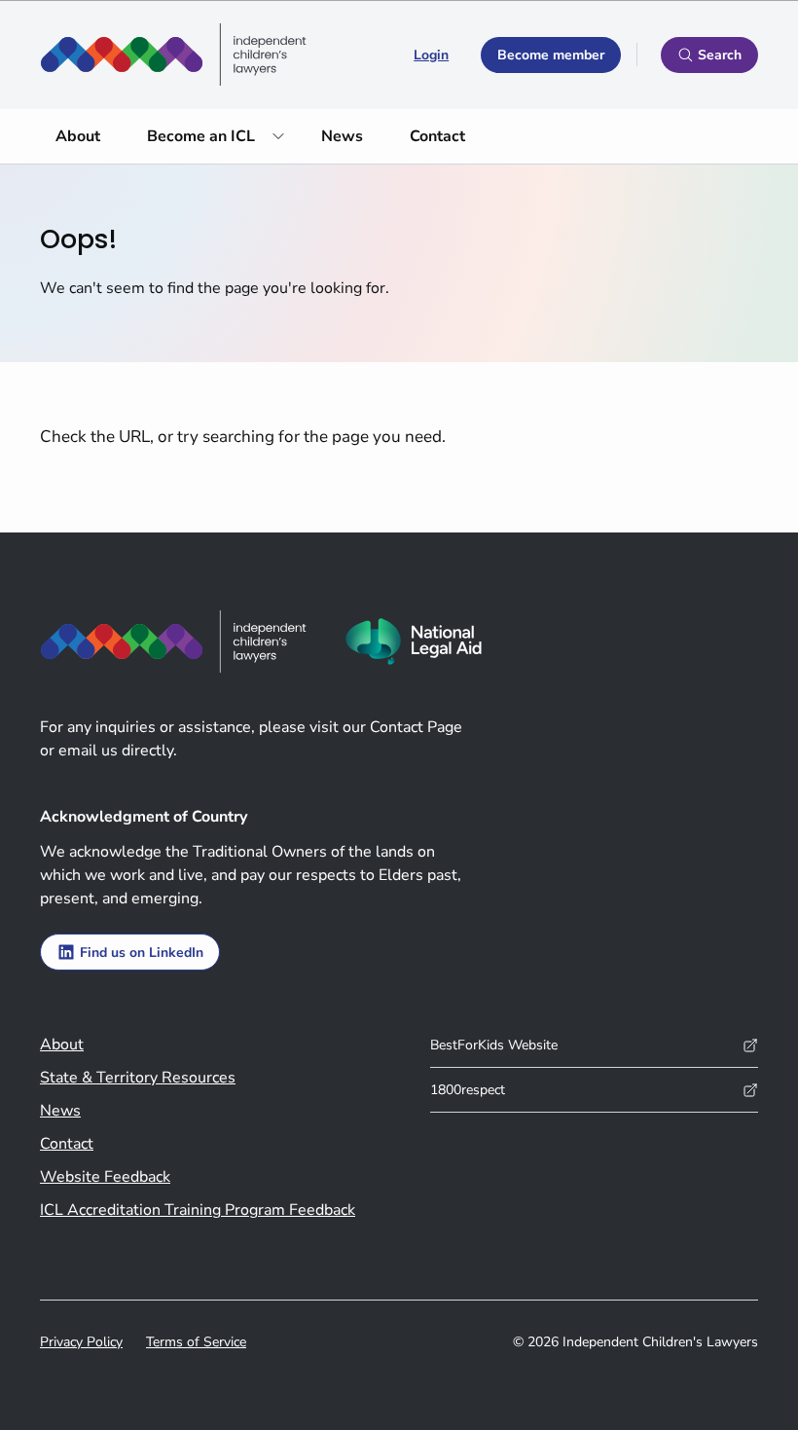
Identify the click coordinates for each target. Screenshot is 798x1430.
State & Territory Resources (138, 1077)
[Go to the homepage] (173, 54)
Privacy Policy (81, 1342)
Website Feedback (105, 1177)
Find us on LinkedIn (141, 952)
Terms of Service (196, 1342)
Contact (437, 136)
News (342, 136)
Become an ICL (201, 136)
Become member (550, 55)
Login (431, 55)
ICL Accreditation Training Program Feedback (197, 1210)
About (77, 136)
